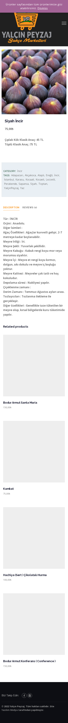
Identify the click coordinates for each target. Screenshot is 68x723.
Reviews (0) (29, 207)
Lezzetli (50, 179)
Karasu (19, 179)
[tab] (13, 207)
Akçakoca (30, 175)
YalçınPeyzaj (11, 188)
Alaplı (41, 175)
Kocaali (30, 179)
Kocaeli (40, 179)
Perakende (10, 184)
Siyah (33, 184)
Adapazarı (17, 175)
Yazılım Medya (10, 709)
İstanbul (9, 179)
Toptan (42, 184)
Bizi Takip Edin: (10, 695)
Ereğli (49, 175)
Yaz (22, 188)
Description (11, 207)
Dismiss (42, 8)
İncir (19, 171)
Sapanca (24, 184)
